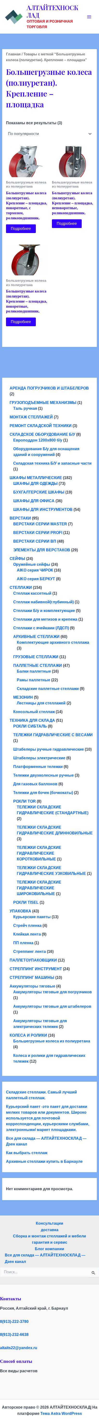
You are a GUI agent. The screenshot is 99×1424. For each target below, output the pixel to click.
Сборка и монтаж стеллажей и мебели (49, 1236)
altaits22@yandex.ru (18, 1348)
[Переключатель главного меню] (89, 17)
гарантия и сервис (49, 1242)
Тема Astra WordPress (61, 1413)
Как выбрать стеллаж (26, 1153)
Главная (13, 54)
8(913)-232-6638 (14, 1335)
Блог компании (49, 1249)
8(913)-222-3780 (14, 1322)
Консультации (49, 1223)
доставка (49, 1230)
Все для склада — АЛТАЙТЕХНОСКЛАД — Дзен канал (45, 1258)
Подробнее (21, 229)
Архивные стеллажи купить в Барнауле (44, 1161)
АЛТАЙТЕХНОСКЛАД (52, 11)
